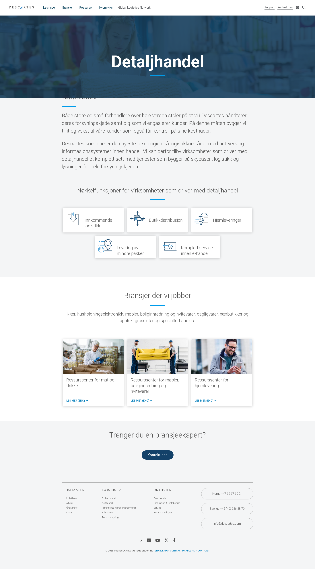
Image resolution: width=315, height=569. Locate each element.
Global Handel (109, 498)
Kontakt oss (285, 7)
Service (157, 507)
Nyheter (69, 503)
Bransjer (67, 7)
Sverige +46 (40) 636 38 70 (227, 508)
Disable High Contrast (195, 550)
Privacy (68, 512)
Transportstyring (110, 517)
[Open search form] (304, 8)
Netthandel (107, 503)
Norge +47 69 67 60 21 (227, 493)
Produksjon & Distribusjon (167, 503)
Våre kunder (71, 507)
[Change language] (297, 8)
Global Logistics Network (134, 7)
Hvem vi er (106, 7)
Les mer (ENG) (76, 400)
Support (270, 7)
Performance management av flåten (119, 507)
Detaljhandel (160, 498)
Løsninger (49, 7)
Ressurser (86, 7)
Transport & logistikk (164, 512)
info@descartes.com (227, 523)
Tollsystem (107, 512)
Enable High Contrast (168, 550)
